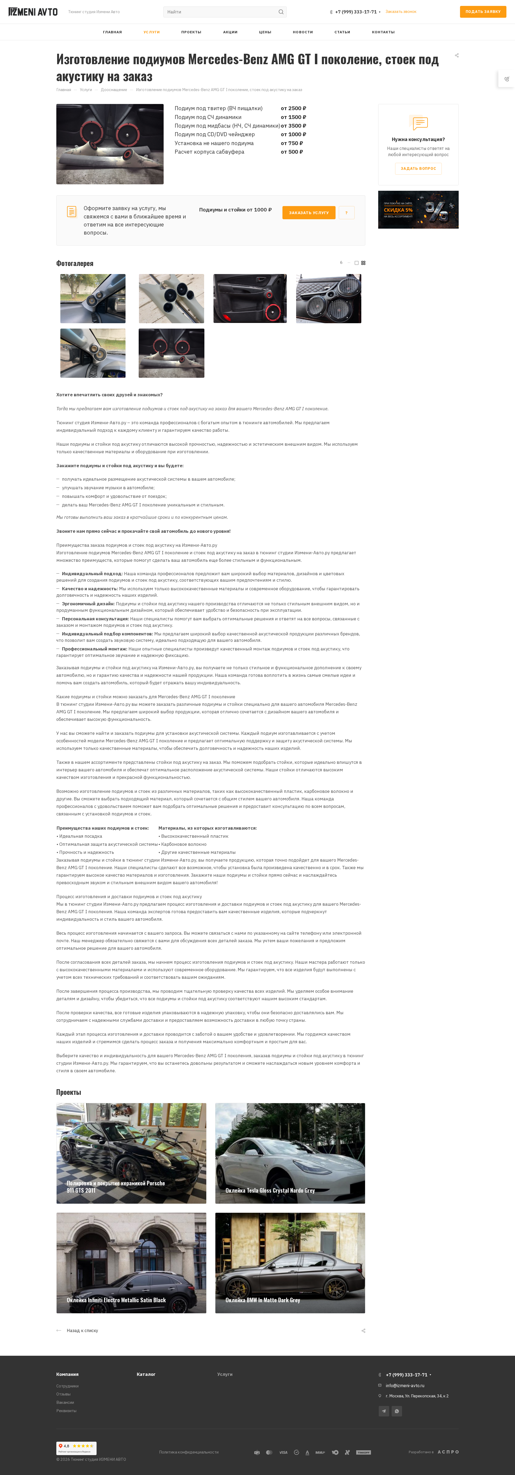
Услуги (225, 1374)
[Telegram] (384, 1411)
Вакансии (65, 1402)
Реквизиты (66, 1410)
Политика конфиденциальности (189, 1452)
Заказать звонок (401, 11)
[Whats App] (397, 1411)
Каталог (146, 1374)
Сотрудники (67, 1385)
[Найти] (282, 11)
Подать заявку (483, 11)
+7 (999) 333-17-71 (356, 12)
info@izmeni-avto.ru (405, 1385)
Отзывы (63, 1394)
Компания (67, 1374)
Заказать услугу (309, 212)
